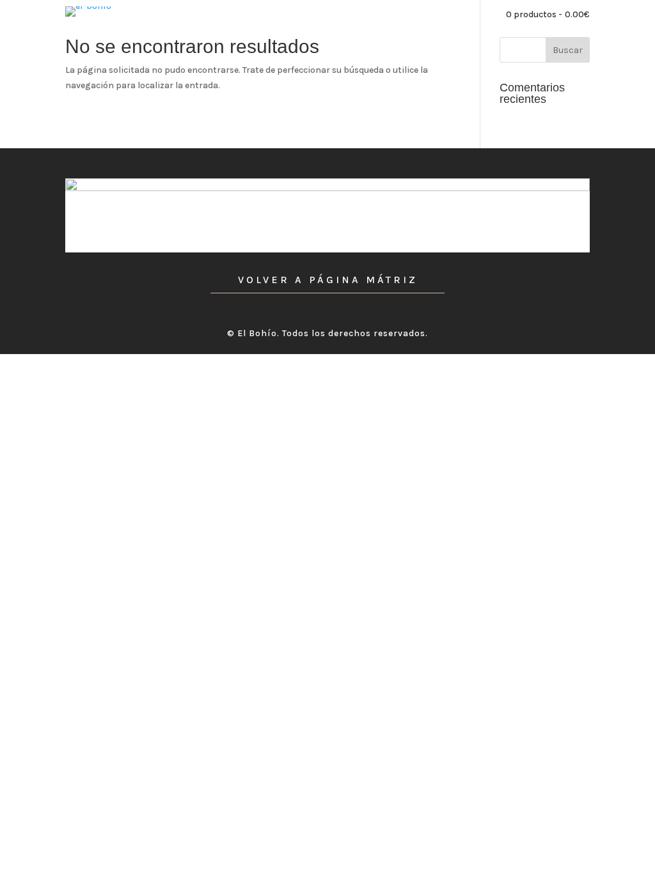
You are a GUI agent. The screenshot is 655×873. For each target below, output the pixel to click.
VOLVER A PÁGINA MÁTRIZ (328, 280)
